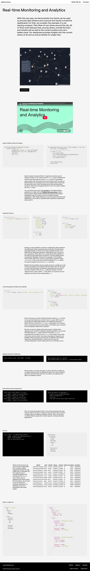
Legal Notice (84, 568)
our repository (45, 190)
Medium (77, 565)
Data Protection (74, 568)
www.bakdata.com (8, 565)
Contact (86, 2)
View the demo (24, 89)
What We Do (76, 2)
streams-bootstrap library (50, 192)
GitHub (71, 565)
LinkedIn (84, 565)
